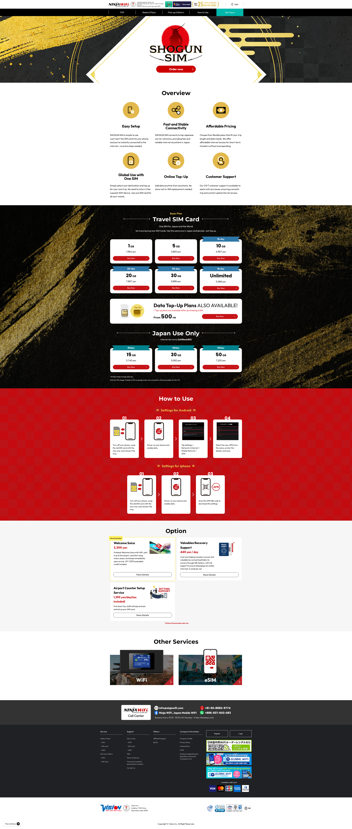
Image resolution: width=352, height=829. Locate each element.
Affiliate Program (159, 739)
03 (193, 418)
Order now (176, 69)
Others (156, 731)
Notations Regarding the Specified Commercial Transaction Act (189, 756)
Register (217, 734)
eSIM (103, 750)
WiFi (103, 742)
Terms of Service (133, 758)
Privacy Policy (185, 742)
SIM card (105, 746)
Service (103, 731)
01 (124, 418)
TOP (122, 12)
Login (241, 734)
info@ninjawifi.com (171, 708)
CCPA (182, 750)
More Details (142, 574)
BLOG (155, 742)
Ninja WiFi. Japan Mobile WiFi (178, 712)
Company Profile (186, 739)
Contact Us (131, 768)
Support (130, 731)
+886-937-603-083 (218, 712)
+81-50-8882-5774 (218, 708)
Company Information (189, 731)
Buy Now (131, 258)
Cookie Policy (185, 746)
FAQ (128, 754)
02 (158, 418)
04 (227, 418)
